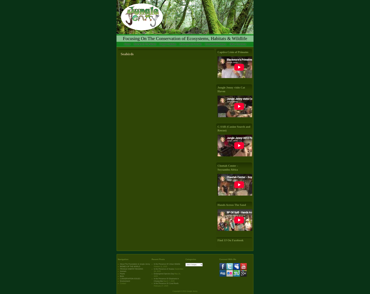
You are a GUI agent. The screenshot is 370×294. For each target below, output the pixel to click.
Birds (122, 276)
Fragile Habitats (168, 44)
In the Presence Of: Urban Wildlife (167, 264)
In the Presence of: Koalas (164, 269)
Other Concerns (238, 44)
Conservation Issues (215, 44)
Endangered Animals (190, 44)
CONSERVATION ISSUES (130, 279)
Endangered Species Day (164, 274)
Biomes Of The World (145, 44)
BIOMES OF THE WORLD (130, 267)
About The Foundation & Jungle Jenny (135, 264)
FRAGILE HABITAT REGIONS (131, 269)
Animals (123, 271)
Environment (125, 281)
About (127, 44)
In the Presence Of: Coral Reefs (166, 283)
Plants (122, 274)
